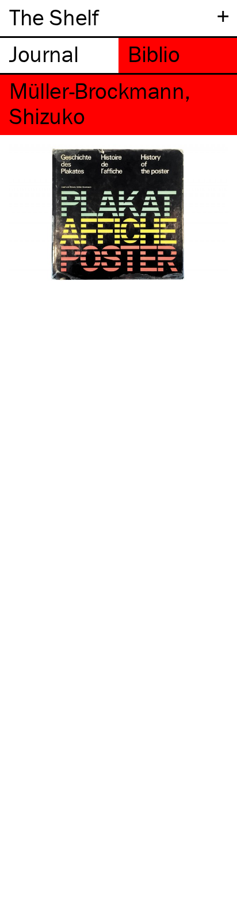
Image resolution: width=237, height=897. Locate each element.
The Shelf (53, 17)
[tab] (59, 55)
